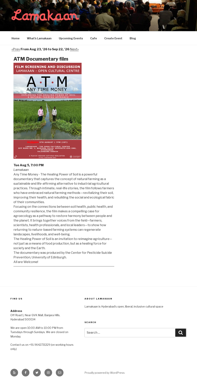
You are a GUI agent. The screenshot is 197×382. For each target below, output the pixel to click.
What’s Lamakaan (39, 38)
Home (16, 38)
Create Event (113, 38)
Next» (74, 49)
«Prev (16, 49)
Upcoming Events (71, 38)
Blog (133, 38)
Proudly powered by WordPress (104, 372)
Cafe (93, 38)
